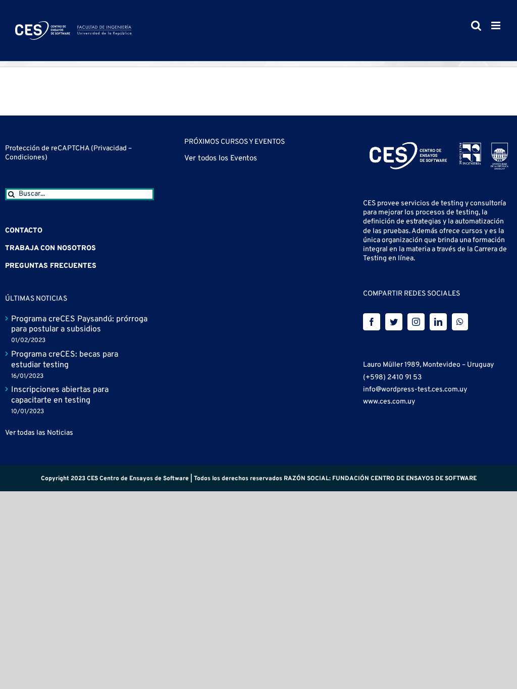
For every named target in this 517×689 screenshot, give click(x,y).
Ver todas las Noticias (39, 433)
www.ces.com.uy (389, 401)
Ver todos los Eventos (220, 158)
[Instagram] (416, 321)
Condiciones (25, 157)
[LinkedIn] (438, 321)
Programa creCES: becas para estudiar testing (64, 360)
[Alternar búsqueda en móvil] (476, 25)
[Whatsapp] (460, 321)
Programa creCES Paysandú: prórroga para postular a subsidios (79, 324)
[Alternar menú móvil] (496, 25)
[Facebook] (371, 321)
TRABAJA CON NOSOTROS (50, 248)
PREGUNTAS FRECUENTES (50, 266)
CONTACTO (23, 230)
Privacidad (110, 148)
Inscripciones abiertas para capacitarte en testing (60, 395)
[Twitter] (393, 321)
